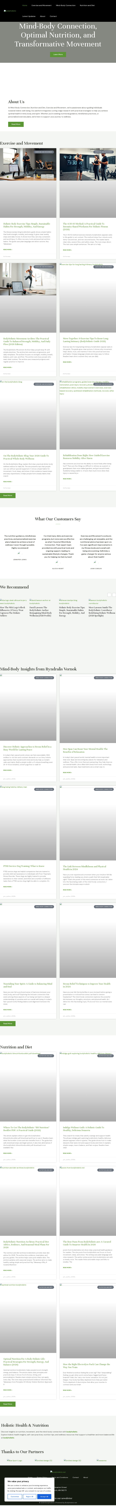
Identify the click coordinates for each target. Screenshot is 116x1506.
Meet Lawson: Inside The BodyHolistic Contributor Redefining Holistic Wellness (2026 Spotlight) (72, 611)
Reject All (29, 1497)
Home (24, 5)
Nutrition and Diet (87, 5)
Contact (53, 16)
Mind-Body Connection (65, 5)
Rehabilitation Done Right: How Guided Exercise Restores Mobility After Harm (86, 457)
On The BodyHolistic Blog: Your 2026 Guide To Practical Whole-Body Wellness (26, 457)
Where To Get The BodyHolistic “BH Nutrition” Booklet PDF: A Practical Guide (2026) (26, 1129)
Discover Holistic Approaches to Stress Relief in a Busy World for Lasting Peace (27, 748)
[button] (114, 595)
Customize (15, 1497)
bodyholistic (8, 1438)
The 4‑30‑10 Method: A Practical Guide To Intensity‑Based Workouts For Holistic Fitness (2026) (85, 226)
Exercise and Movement (42, 5)
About (42, 16)
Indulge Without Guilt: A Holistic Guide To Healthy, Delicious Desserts (83, 1129)
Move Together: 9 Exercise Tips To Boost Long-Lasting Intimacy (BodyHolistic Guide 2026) (86, 340)
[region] (29, 1489)
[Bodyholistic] (10, 11)
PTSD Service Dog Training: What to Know (23, 866)
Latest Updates (28, 16)
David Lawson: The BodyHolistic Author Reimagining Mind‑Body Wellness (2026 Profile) (11, 611)
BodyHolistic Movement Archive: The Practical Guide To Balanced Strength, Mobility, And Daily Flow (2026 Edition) (26, 341)
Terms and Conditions (60, 1477)
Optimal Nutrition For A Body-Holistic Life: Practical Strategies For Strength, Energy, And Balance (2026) (26, 1361)
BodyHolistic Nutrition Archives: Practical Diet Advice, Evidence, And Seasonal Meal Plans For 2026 (26, 1244)
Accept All (44, 1497)
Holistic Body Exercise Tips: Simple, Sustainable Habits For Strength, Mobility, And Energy (26, 225)
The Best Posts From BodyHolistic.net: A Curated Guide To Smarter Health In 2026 (87, 1243)
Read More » (7, 249)
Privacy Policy (42, 1477)
